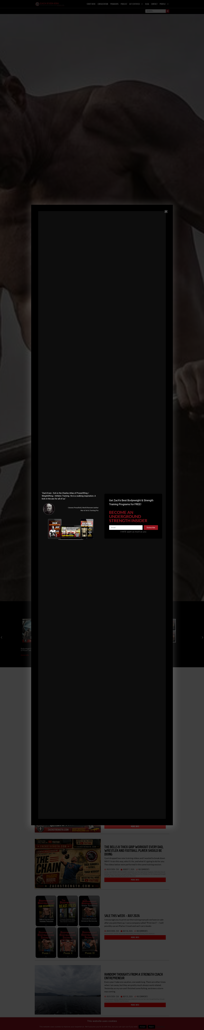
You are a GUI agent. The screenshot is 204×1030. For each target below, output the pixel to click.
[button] (166, 211)
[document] (102, 515)
